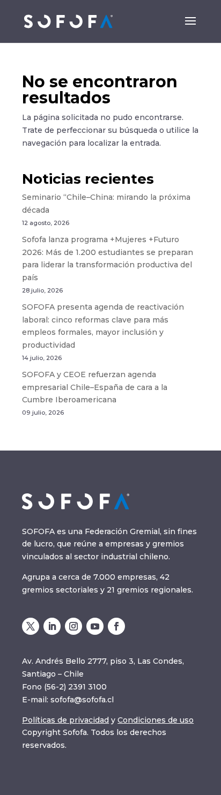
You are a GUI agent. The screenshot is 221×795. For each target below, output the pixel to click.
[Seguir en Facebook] (116, 626)
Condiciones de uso (155, 720)
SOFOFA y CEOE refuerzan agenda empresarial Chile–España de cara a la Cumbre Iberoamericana (94, 387)
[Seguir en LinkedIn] (52, 626)
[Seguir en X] (30, 626)
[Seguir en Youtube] (95, 626)
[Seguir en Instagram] (73, 626)
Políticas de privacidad (65, 720)
